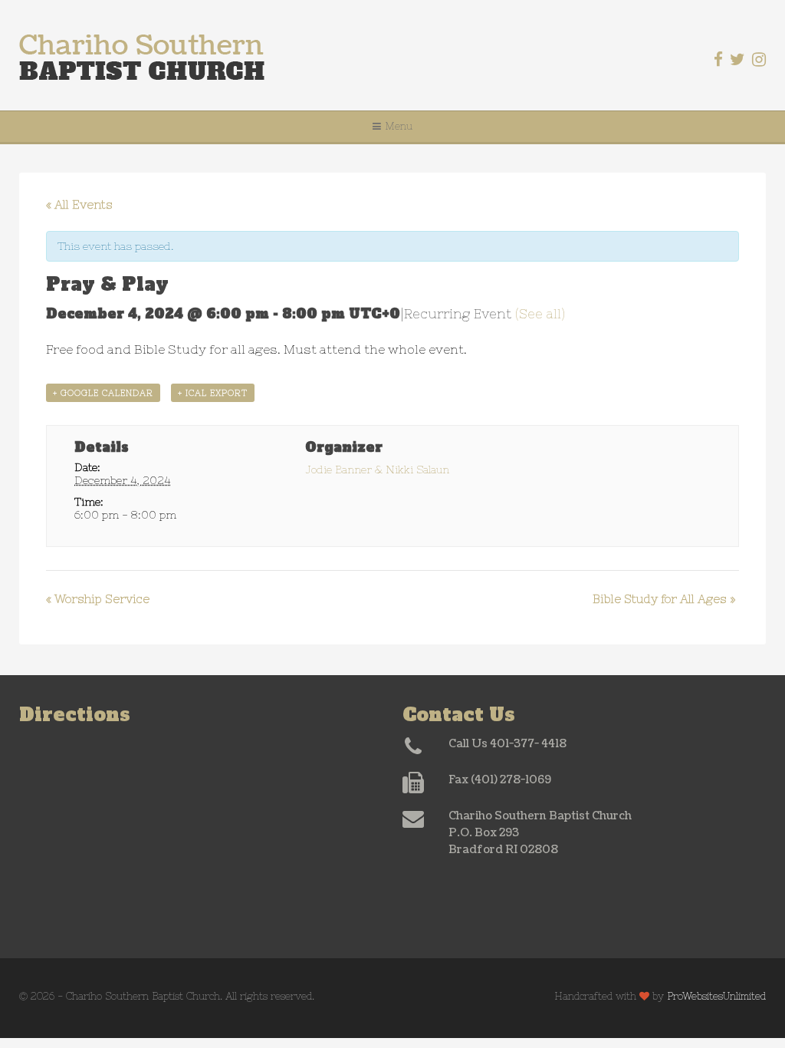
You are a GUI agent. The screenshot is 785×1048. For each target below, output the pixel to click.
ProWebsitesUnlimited (716, 996)
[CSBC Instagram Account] (759, 59)
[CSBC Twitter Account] (737, 59)
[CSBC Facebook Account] (718, 59)
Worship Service (97, 598)
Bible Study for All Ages (664, 598)
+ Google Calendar (103, 392)
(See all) (540, 313)
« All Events (79, 204)
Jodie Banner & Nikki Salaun (377, 469)
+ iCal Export (213, 392)
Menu (398, 126)
